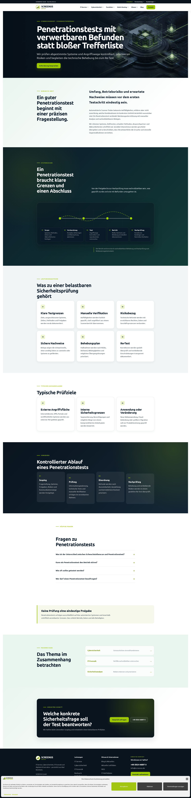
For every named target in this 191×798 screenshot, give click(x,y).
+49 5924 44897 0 (139, 720)
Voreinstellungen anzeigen (175, 786)
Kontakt (150, 7)
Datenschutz (7, 794)
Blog (141, 7)
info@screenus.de (138, 768)
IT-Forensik (78, 769)
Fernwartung (139, 1)
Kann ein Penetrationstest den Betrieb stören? (76, 562)
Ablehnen (150, 786)
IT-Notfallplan (106, 773)
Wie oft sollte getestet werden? (70, 570)
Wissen (133, 7)
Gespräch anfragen (119, 720)
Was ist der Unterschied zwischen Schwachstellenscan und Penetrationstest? (90, 554)
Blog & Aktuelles (107, 761)
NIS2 (103, 769)
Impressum (15, 794)
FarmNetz (109, 7)
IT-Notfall (130, 1)
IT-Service (83, 7)
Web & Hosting (122, 7)
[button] (187, 779)
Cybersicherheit (96, 7)
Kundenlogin (150, 1)
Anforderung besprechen (48, 66)
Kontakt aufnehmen (140, 774)
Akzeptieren (124, 786)
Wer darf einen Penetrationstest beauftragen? (76, 578)
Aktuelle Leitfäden (108, 765)
